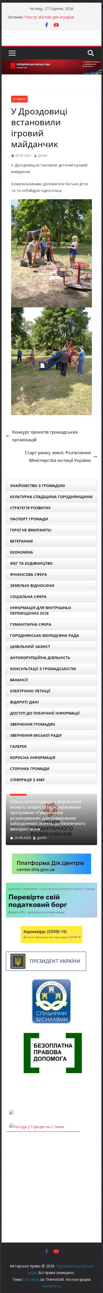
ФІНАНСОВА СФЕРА (28, 574)
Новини (19, 99)
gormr (43, 155)
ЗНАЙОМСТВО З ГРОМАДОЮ (37, 485)
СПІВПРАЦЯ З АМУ (27, 779)
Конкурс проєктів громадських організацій (45, 436)
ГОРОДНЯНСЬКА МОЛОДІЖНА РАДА (44, 635)
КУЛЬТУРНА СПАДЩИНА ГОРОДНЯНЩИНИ (51, 496)
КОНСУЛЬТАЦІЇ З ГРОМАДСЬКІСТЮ (43, 668)
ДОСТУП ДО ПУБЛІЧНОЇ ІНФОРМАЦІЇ (45, 713)
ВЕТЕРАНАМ (21, 541)
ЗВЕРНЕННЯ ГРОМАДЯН (32, 724)
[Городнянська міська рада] (51, 63)
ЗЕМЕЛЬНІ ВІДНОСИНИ (32, 585)
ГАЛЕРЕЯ (18, 746)
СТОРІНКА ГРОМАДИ (30, 768)
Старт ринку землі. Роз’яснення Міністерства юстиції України (58, 456)
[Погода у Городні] (9, 1091)
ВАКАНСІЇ (19, 679)
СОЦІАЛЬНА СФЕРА (28, 596)
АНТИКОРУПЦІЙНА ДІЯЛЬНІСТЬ (40, 657)
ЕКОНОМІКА (21, 552)
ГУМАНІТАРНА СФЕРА (30, 624)
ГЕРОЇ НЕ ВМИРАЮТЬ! (31, 529)
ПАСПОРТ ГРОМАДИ (29, 518)
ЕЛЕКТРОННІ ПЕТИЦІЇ (30, 690)
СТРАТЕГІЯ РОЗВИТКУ (30, 507)
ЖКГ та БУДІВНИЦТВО (31, 563)
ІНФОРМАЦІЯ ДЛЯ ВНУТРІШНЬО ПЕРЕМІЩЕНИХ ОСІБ (40, 610)
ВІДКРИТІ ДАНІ (24, 702)
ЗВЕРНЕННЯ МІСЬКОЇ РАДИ (36, 735)
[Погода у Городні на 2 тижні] (36, 1126)
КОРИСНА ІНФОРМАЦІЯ (32, 757)
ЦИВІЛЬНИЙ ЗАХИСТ (30, 646)
